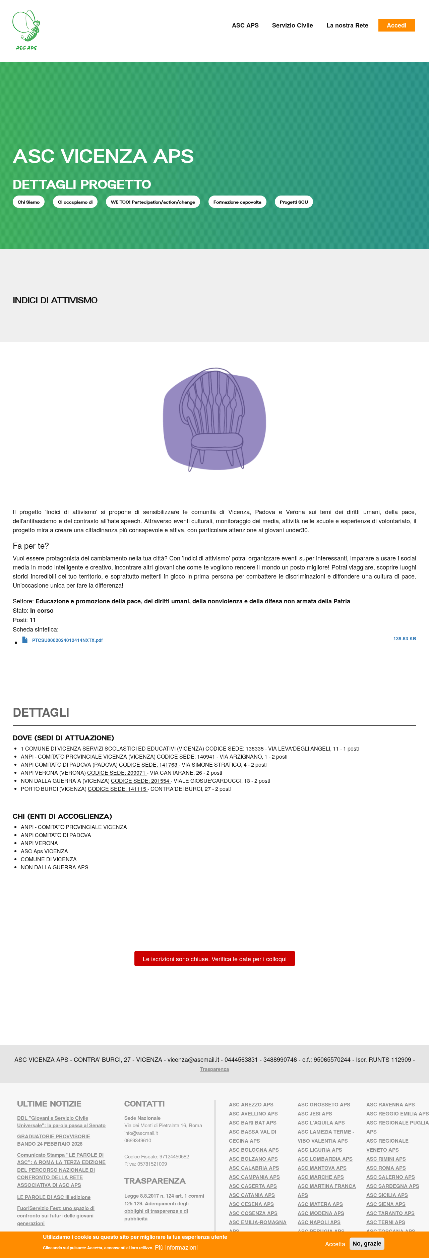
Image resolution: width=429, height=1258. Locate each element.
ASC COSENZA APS (253, 1213)
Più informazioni (176, 1246)
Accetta (335, 1243)
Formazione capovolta (237, 202)
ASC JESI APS (315, 1113)
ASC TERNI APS (385, 1222)
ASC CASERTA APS (253, 1186)
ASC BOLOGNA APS (254, 1149)
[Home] (28, 30)
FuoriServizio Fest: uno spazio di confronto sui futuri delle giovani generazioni (56, 1215)
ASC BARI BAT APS (253, 1122)
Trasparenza (214, 1069)
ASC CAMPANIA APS (254, 1177)
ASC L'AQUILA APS (321, 1122)
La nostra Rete (347, 25)
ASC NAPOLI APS (319, 1222)
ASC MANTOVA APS (322, 1167)
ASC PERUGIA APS (321, 1231)
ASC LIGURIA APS (320, 1149)
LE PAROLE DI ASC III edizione (53, 1197)
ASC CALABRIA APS (254, 1167)
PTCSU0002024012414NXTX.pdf (67, 640)
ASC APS (245, 25)
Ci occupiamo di (75, 202)
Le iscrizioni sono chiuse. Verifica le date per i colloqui (215, 958)
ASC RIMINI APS (386, 1158)
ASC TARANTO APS (390, 1213)
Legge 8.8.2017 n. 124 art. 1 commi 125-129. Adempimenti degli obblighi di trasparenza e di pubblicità (164, 1207)
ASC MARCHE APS (321, 1177)
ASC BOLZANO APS (253, 1158)
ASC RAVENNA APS (390, 1104)
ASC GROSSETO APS (324, 1104)
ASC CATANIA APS (252, 1195)
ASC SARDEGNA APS (392, 1186)
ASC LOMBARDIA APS (325, 1158)
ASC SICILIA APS (387, 1195)
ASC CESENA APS (251, 1204)
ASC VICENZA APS (103, 155)
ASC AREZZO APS (251, 1104)
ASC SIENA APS (386, 1204)
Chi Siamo (29, 202)
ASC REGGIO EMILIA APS (397, 1113)
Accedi (397, 25)
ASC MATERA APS (320, 1204)
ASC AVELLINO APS (253, 1113)
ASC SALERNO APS (390, 1177)
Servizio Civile (292, 25)
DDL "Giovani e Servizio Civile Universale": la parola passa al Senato (61, 1121)
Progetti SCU (294, 202)
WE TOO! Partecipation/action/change (153, 202)
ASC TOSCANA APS (390, 1231)
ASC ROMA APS (386, 1167)
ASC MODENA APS (321, 1213)
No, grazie (367, 1243)
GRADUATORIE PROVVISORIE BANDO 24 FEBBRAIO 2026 (53, 1140)
